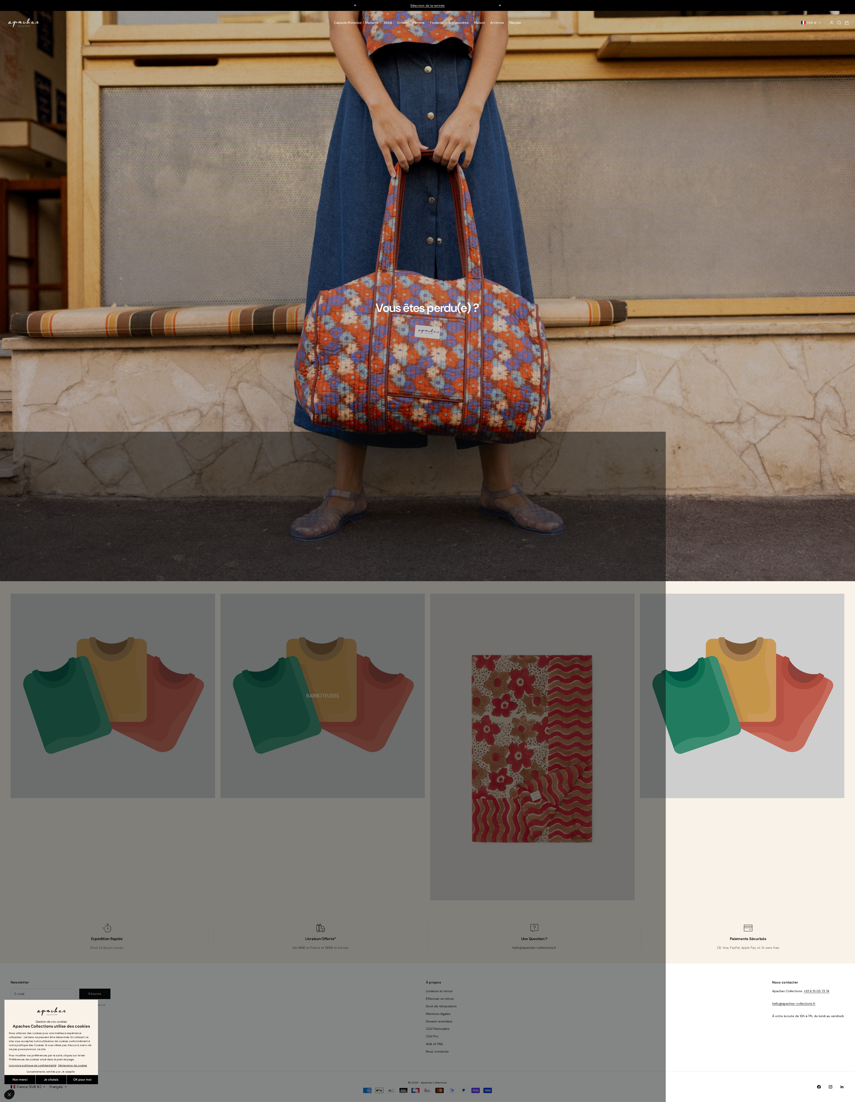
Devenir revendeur (439, 1021)
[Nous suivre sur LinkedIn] (842, 1087)
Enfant (402, 22)
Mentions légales (438, 1014)
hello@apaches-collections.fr (793, 1004)
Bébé (388, 22)
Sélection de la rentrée (427, 6)
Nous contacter (437, 1051)
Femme (419, 22)
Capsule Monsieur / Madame (356, 22)
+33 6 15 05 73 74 (816, 991)
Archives (497, 22)
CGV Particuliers (438, 1029)
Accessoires (458, 22)
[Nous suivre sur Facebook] (819, 1087)
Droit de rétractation (441, 1006)
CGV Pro (432, 1036)
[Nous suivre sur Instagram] (830, 1087)
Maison (479, 22)
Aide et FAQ (434, 1044)
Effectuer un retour (440, 999)
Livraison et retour (439, 991)
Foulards (437, 22)
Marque (515, 22)
